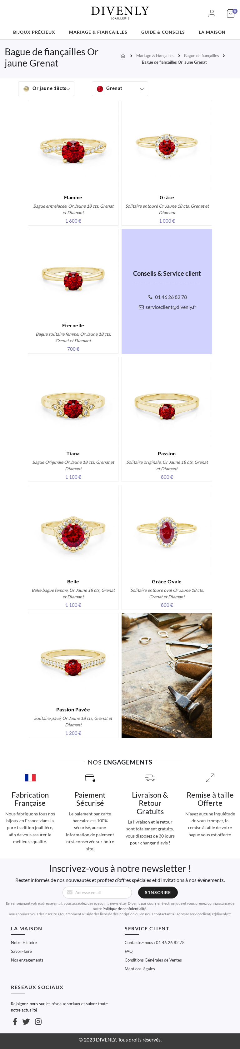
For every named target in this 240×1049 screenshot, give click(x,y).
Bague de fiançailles (201, 56)
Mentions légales (140, 968)
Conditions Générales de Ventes (153, 959)
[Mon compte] (212, 16)
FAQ (128, 951)
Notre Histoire (24, 942)
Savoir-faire (21, 951)
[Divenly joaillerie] (120, 9)
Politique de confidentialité (124, 908)
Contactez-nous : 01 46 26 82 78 (155, 942)
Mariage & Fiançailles (155, 56)
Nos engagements (27, 959)
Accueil (124, 56)
